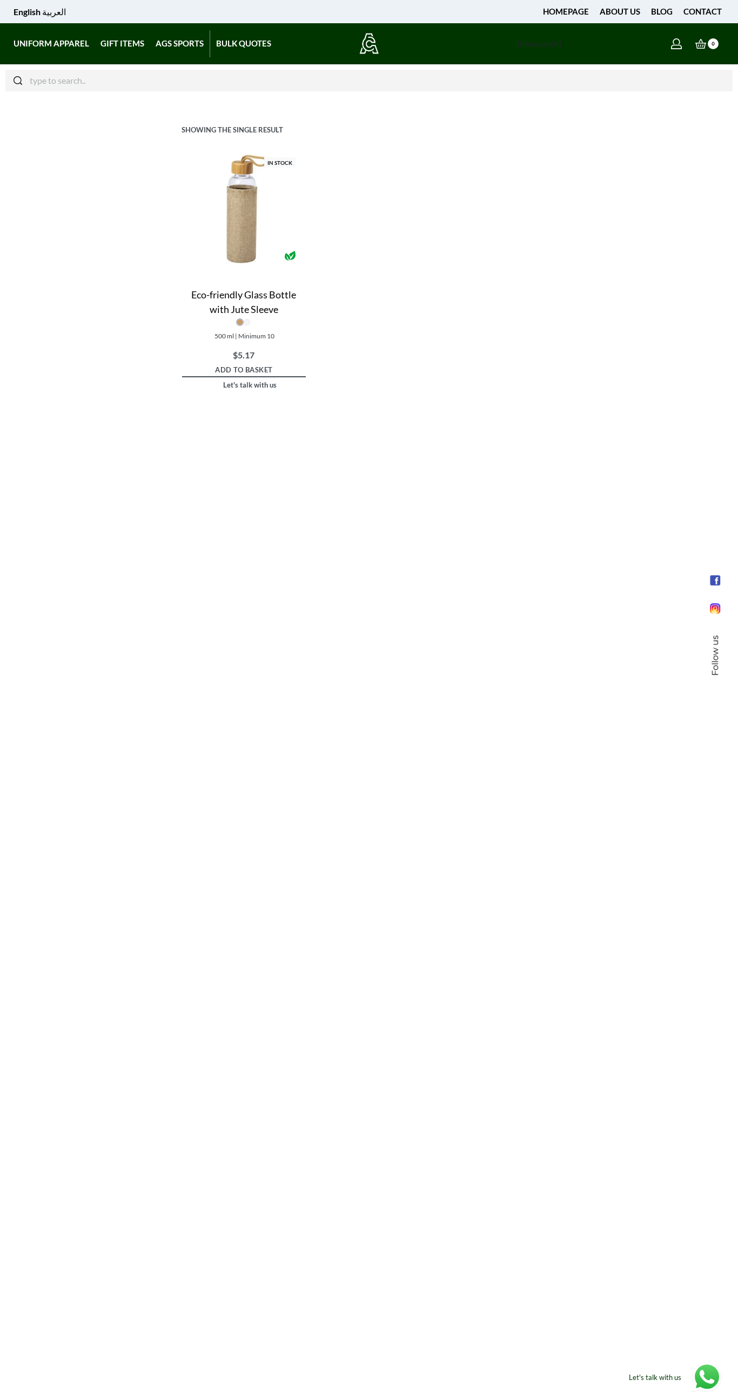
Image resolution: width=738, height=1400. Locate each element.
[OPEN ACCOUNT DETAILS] (676, 44)
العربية (54, 11)
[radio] (240, 322)
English (27, 11)
